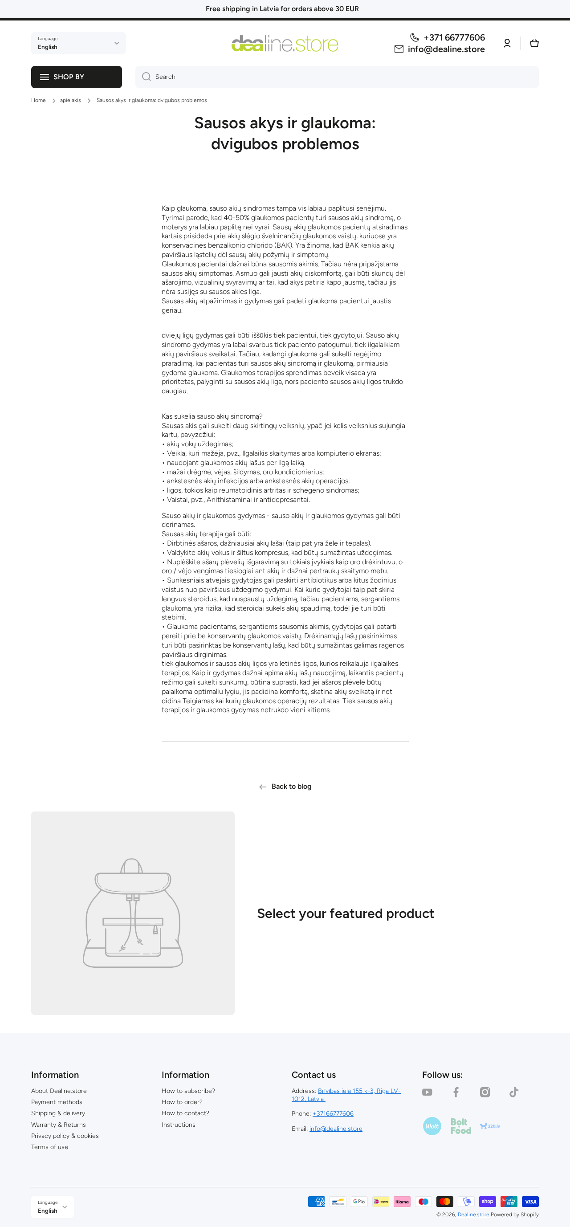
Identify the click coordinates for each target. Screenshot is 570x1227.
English (47, 46)
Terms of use (49, 1147)
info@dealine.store (335, 1129)
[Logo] (285, 43)
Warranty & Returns (58, 1125)
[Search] (143, 77)
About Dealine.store (59, 1091)
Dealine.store (473, 1214)
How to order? (182, 1102)
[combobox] (337, 77)
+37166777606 (333, 1113)
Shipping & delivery (58, 1113)
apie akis (70, 100)
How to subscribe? (188, 1091)
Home (38, 100)
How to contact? (185, 1113)
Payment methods (56, 1102)
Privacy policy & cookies (65, 1136)
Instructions (178, 1125)
